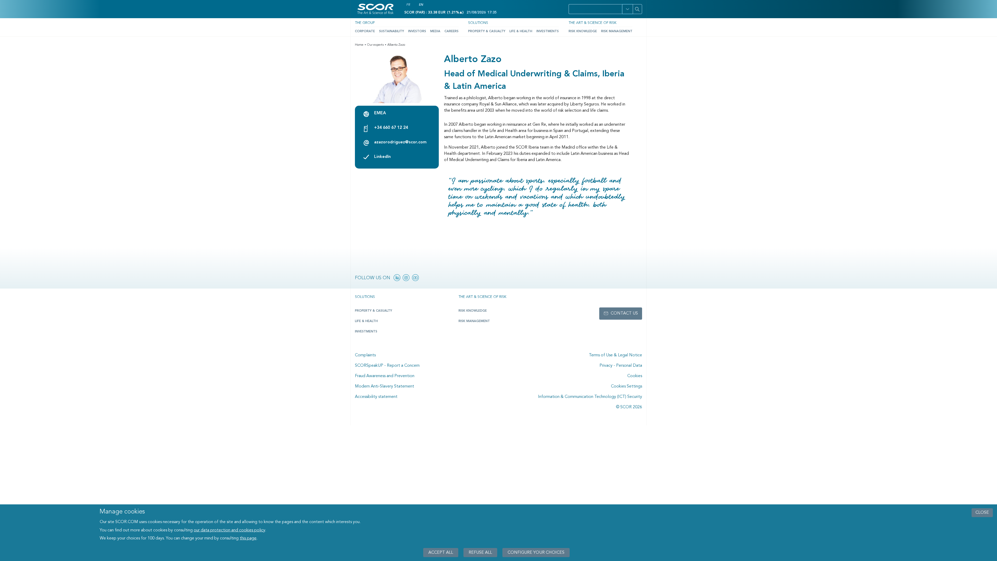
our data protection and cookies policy (229, 530)
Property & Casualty (486, 31)
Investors (417, 31)
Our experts (375, 44)
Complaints (365, 355)
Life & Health (520, 31)
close (982, 513)
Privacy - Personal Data (620, 366)
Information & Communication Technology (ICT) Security (590, 397)
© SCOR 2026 (629, 407)
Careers (451, 31)
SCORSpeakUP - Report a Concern (387, 366)
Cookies (634, 376)
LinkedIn (382, 157)
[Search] (637, 9)
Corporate (365, 31)
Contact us (624, 313)
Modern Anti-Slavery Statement (384, 386)
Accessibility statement (376, 397)
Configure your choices (536, 552)
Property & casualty (373, 310)
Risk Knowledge (583, 31)
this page (248, 539)
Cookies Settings (626, 386)
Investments (547, 31)
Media (435, 31)
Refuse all (480, 552)
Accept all (440, 552)
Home (359, 44)
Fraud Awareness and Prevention (384, 376)
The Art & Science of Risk (592, 23)
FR (408, 4)
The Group (365, 23)
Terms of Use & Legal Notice (615, 355)
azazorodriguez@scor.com (400, 142)
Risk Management (616, 31)
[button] (627, 9)
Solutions (478, 23)
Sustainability (391, 31)
